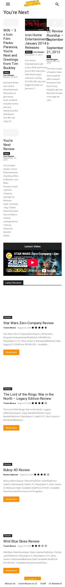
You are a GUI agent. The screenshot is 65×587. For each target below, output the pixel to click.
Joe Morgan (52, 59)
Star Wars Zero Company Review (28, 323)
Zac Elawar (8, 75)
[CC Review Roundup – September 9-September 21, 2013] (55, 23)
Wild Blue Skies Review (21, 541)
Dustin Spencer (10, 474)
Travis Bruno (9, 327)
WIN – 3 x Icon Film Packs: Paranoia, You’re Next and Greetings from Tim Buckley (10, 49)
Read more (11, 352)
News (6, 72)
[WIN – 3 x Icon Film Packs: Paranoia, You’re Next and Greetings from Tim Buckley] (10, 22)
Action (29, 52)
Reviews (7, 317)
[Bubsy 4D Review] (32, 451)
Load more (31, 579)
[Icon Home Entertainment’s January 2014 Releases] (37, 25)
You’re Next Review (8, 145)
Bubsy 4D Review (16, 470)
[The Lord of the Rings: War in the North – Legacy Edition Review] (32, 375)
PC (49, 56)
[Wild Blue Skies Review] (32, 522)
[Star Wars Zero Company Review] (32, 304)
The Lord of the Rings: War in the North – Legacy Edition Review (28, 396)
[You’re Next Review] (10, 132)
